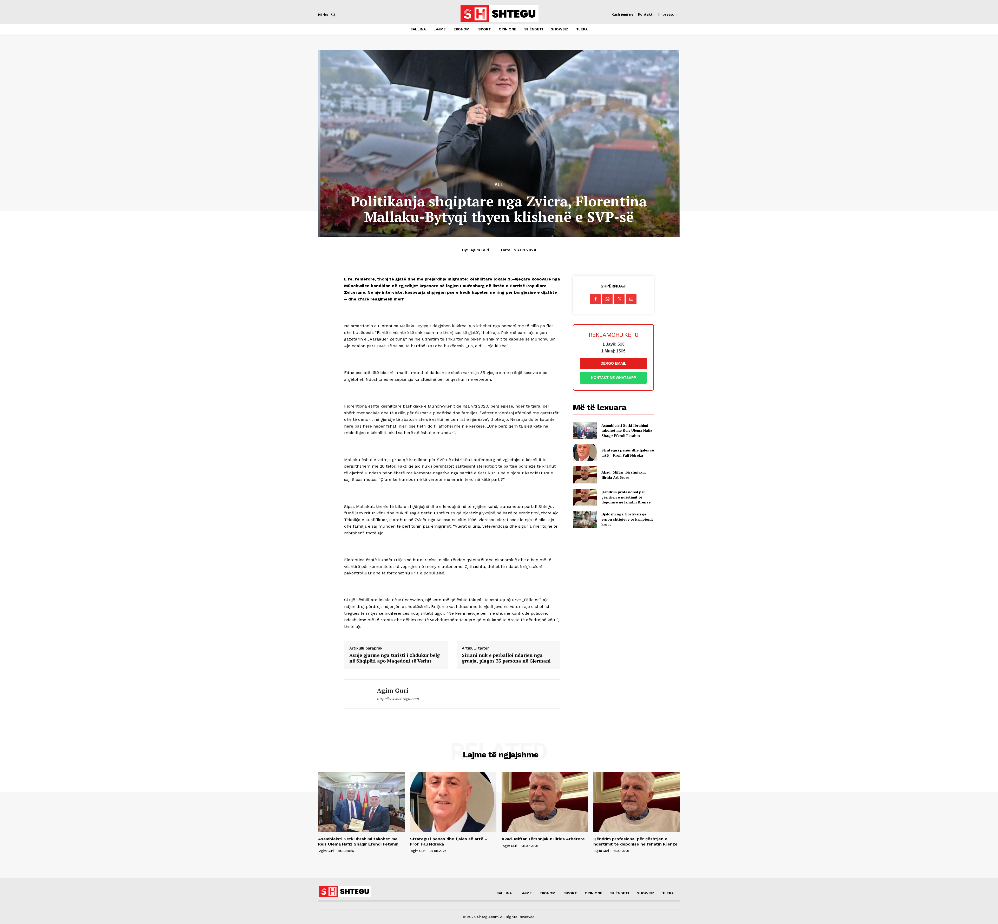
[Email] (631, 299)
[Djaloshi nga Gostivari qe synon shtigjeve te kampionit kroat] (585, 519)
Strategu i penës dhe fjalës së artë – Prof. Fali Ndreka (627, 453)
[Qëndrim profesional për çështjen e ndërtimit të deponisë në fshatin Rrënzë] (585, 497)
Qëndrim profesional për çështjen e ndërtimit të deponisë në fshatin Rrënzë (626, 496)
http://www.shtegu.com (398, 699)
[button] (327, 14)
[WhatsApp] (607, 299)
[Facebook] (595, 299)
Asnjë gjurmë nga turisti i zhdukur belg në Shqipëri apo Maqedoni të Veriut (394, 658)
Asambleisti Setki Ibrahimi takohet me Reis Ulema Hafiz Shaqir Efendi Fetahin (626, 430)
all (499, 184)
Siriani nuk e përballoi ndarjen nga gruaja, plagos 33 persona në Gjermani (506, 658)
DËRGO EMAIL (613, 363)
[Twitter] (619, 299)
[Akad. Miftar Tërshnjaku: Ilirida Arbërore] (585, 474)
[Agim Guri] (356, 694)
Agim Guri (479, 250)
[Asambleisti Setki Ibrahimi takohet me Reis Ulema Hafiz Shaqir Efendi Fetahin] (585, 430)
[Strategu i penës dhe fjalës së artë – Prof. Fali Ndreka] (585, 452)
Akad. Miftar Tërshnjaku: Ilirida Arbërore (623, 475)
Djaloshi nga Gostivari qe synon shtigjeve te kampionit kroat (627, 519)
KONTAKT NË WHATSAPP (613, 378)
